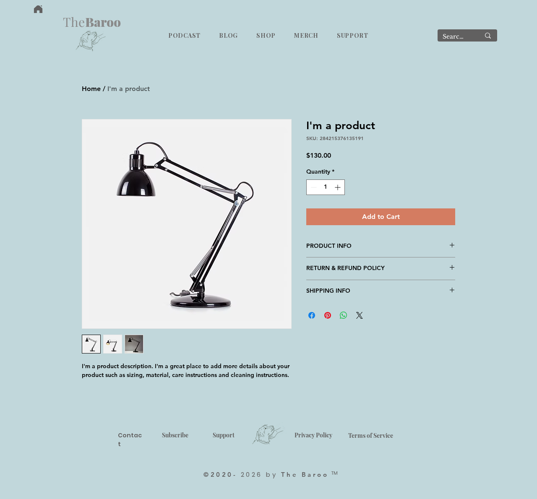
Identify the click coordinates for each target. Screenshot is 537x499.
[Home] (38, 9)
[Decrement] (313, 187)
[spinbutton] (325, 187)
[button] (184, 35)
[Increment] (338, 187)
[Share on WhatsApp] (344, 315)
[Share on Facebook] (312, 315)
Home (91, 89)
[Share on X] (360, 315)
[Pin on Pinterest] (328, 315)
